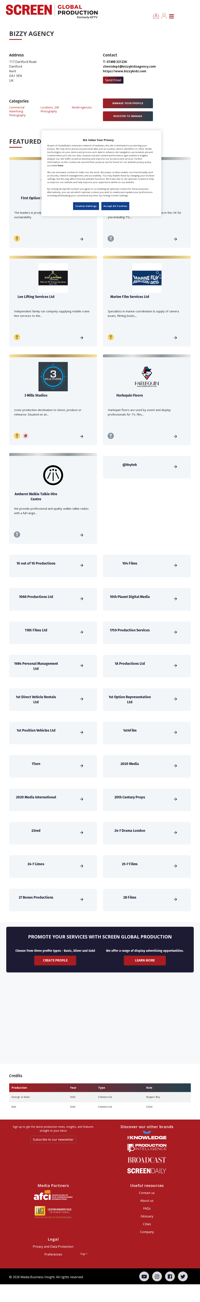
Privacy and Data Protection (53, 1246)
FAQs (147, 1208)
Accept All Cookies (115, 206)
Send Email (113, 80)
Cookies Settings (86, 206)
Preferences (53, 1254)
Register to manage (127, 116)
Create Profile (55, 960)
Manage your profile (127, 103)
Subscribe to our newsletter (53, 1139)
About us (147, 1200)
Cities (147, 1224)
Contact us (147, 1193)
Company (147, 1232)
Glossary (147, 1216)
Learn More (145, 960)
